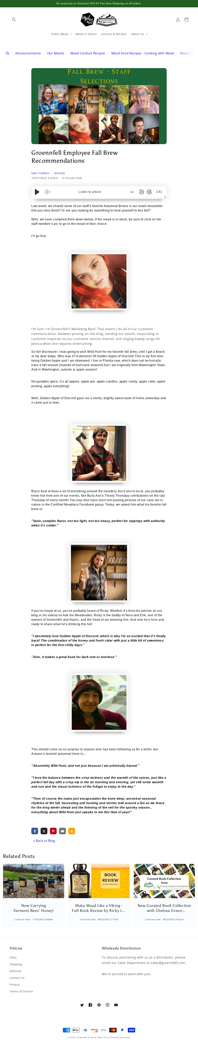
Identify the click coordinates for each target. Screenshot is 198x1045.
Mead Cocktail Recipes (87, 53)
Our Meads (55, 53)
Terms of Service (21, 991)
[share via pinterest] (53, 831)
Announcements (28, 53)
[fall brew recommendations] (99, 453)
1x (132, 191)
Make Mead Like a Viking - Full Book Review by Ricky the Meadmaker (99, 910)
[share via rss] (71, 831)
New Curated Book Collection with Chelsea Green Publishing (164, 910)
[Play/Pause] (37, 192)
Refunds (15, 971)
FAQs (13, 957)
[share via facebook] (34, 831)
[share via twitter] (44, 831)
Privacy (15, 984)
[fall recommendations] (99, 281)
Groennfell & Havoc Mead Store (92, 1037)
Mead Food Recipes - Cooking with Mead (142, 53)
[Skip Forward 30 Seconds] (149, 192)
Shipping (16, 964)
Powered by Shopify (120, 1037)
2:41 (159, 191)
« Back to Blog (44, 841)
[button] (14, 19)
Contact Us (17, 978)
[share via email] (62, 831)
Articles (59, 173)
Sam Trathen (40, 173)
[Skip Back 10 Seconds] (141, 192)
